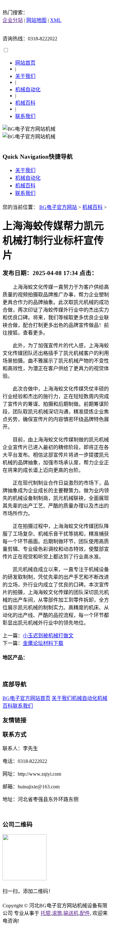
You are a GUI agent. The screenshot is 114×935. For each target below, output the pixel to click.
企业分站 (13, 20)
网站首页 (25, 63)
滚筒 (57, 913)
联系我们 (25, 116)
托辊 (46, 913)
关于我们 (25, 76)
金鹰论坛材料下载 (43, 643)
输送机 (71, 913)
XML (55, 20)
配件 (85, 913)
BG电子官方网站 (58, 207)
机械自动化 (28, 89)
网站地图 (36, 20)
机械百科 (25, 103)
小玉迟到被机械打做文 (48, 635)
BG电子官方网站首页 (26, 698)
